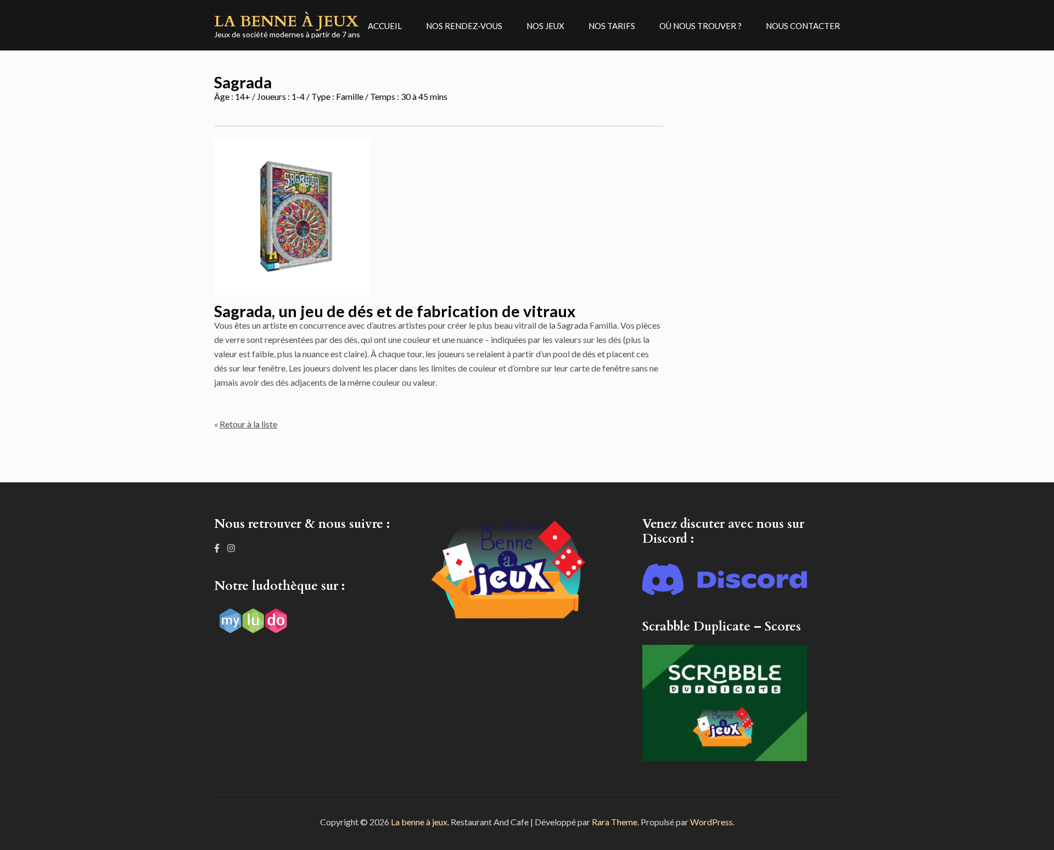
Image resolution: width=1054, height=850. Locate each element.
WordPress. (712, 822)
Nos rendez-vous (464, 26)
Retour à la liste (248, 424)
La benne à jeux (286, 21)
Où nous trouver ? (700, 26)
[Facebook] (217, 548)
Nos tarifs (611, 26)
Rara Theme (614, 822)
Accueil (385, 26)
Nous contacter (803, 26)
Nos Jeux (545, 26)
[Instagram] (231, 548)
